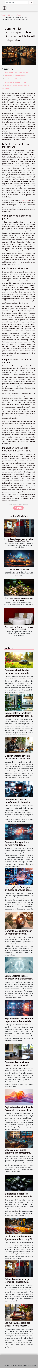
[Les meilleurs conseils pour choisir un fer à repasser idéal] (19, 1312)
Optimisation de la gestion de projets (15, 75)
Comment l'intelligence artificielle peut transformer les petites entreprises (18, 978)
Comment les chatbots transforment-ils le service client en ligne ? (17, 802)
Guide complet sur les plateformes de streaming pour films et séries (17, 1152)
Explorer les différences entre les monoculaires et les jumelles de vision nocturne (19, 1196)
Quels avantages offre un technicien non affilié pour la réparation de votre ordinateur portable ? (19, 759)
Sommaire (8, 69)
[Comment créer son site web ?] (19, 558)
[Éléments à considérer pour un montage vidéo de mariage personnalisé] (19, 920)
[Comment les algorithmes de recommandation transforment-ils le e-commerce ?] (19, 831)
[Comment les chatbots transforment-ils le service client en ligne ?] (19, 789)
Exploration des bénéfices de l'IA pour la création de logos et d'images (19, 1110)
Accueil (3, 15)
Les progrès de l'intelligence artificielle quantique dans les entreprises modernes (18, 890)
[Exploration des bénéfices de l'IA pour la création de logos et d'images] (19, 1097)
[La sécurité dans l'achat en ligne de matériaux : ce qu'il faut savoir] (19, 1226)
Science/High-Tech (14, 15)
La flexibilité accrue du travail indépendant (17, 72)
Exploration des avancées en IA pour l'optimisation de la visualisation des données (19, 1021)
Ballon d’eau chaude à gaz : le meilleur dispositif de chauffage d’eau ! (19, 540)
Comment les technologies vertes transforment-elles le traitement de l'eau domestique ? (18, 717)
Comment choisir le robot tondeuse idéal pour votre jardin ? (17, 673)
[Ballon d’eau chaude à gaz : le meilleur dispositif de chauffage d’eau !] (19, 528)
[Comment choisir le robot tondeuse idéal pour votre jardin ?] (19, 660)
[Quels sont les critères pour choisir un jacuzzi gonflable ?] (19, 616)
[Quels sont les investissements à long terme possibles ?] (19, 587)
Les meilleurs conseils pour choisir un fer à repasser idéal (18, 1325)
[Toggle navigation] (4, 8)
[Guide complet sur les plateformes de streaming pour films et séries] (19, 1139)
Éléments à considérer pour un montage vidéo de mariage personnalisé (18, 933)
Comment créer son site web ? (19, 569)
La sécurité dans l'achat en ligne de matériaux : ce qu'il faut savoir (18, 1239)
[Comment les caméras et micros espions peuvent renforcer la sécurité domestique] (19, 1052)
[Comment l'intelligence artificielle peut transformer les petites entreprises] (19, 965)
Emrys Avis (25, 200)
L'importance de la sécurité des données (16, 82)
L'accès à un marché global (13, 79)
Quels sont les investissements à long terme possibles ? (19, 599)
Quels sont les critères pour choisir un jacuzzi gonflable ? (19, 628)
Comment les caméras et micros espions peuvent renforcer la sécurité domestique (17, 1066)
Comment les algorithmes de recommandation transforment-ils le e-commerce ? (17, 846)
